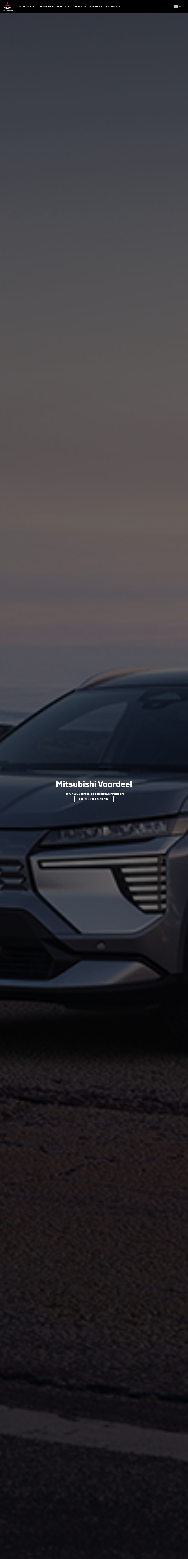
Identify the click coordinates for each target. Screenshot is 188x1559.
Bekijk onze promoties (94, 799)
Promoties (46, 6)
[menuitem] (25, 6)
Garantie (80, 6)
